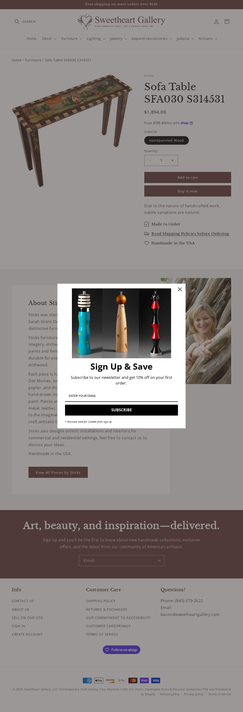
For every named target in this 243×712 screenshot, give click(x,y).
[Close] (180, 289)
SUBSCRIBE (121, 409)
